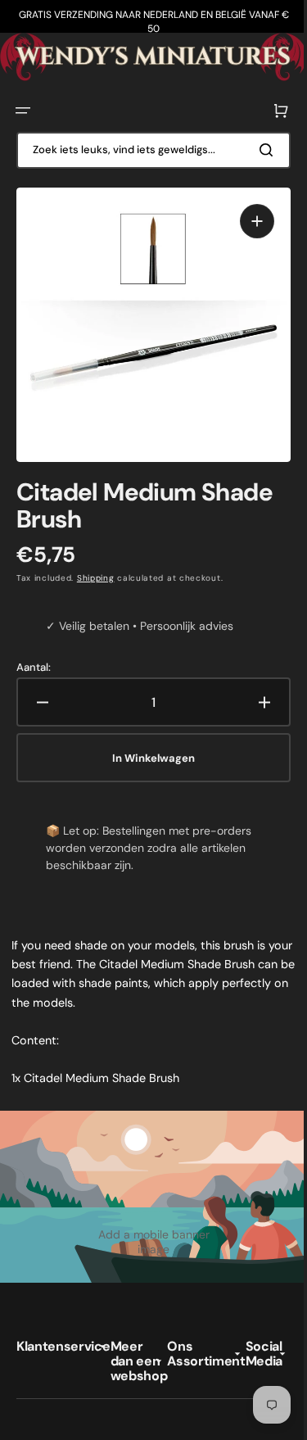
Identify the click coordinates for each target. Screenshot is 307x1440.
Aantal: (33, 652)
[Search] (257, 147)
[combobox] (147, 147)
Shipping (96, 563)
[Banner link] (147, 56)
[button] (23, 108)
